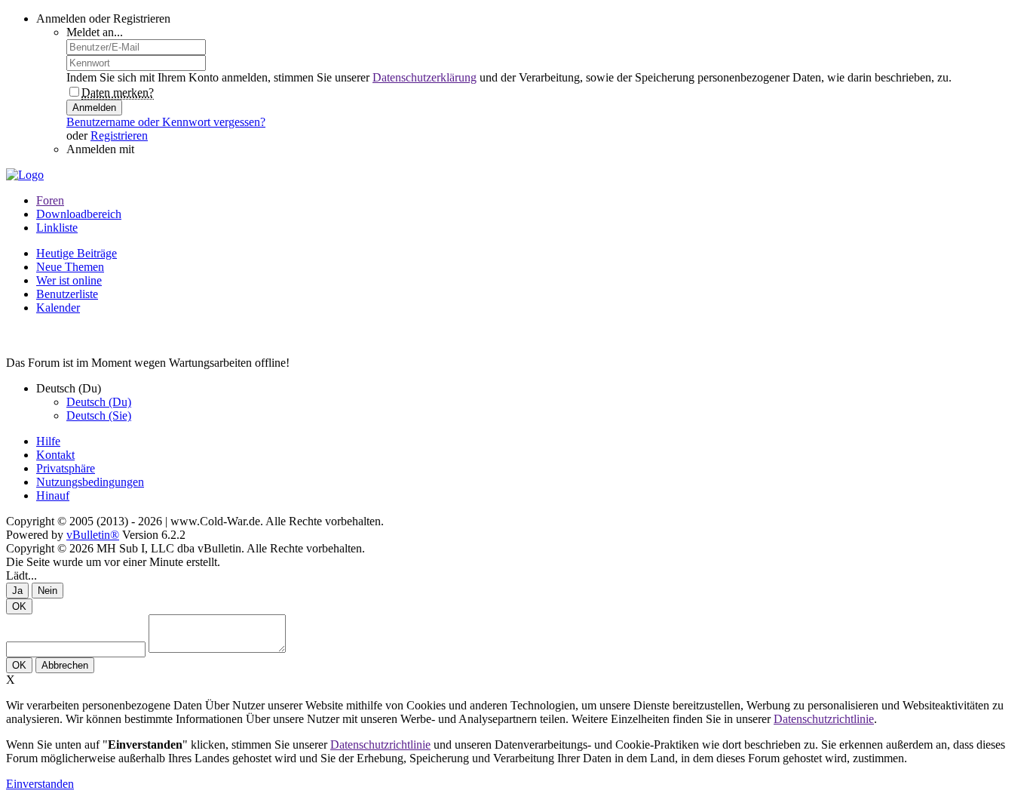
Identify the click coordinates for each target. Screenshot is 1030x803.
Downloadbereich (78, 214)
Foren (50, 200)
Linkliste (57, 227)
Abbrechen (64, 665)
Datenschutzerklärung (424, 77)
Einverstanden (40, 783)
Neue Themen (70, 266)
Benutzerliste (67, 294)
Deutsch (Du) (98, 401)
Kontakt (55, 454)
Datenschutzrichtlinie (824, 718)
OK (19, 606)
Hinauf (52, 495)
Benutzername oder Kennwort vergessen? (165, 121)
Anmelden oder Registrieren (103, 18)
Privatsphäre (65, 468)
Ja (17, 590)
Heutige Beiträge (76, 253)
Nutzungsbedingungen (90, 481)
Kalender (58, 307)
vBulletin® (92, 534)
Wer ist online (69, 280)
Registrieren (119, 135)
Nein (47, 590)
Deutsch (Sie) (98, 415)
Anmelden (94, 107)
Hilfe (48, 441)
